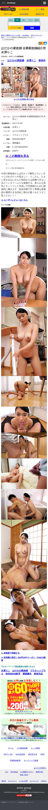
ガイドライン (12, 781)
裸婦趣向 (27, 673)
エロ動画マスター (26, 772)
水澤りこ (31, 60)
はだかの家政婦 (15, 60)
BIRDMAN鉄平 (13, 673)
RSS (42, 754)
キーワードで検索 (31, 760)
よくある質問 (23, 781)
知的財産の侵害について (26, 802)
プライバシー (12, 802)
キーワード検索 (16, 28)
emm (11, 20)
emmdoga (14, 772)
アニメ (30, 20)
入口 (3, 3)
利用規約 (3, 802)
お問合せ (44, 781)
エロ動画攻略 (24, 9)
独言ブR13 (24, 775)
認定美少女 (40, 14)
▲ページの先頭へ (40, 768)
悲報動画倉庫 (15, 760)
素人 (23, 20)
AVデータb (8, 14)
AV (17, 20)
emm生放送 (24, 14)
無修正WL (39, 772)
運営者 (3, 781)
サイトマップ (34, 781)
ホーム (11, 748)
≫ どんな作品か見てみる (24, 99)
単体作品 (38, 673)
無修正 (37, 20)
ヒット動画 (40, 9)
